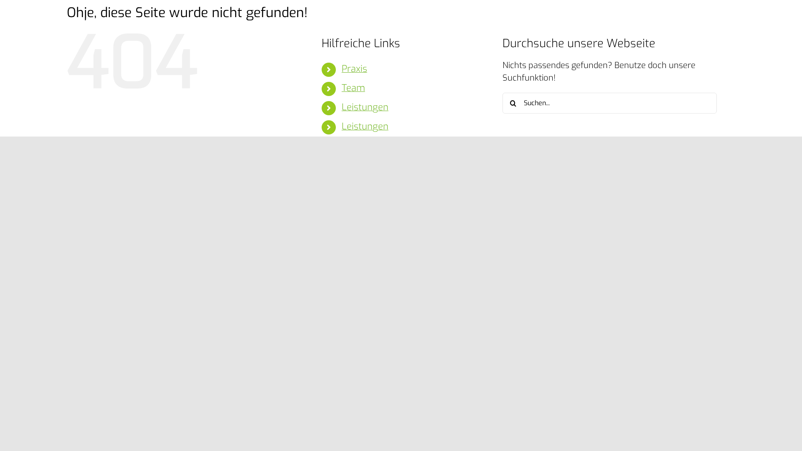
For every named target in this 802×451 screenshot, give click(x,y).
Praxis (354, 69)
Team (353, 88)
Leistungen (365, 107)
